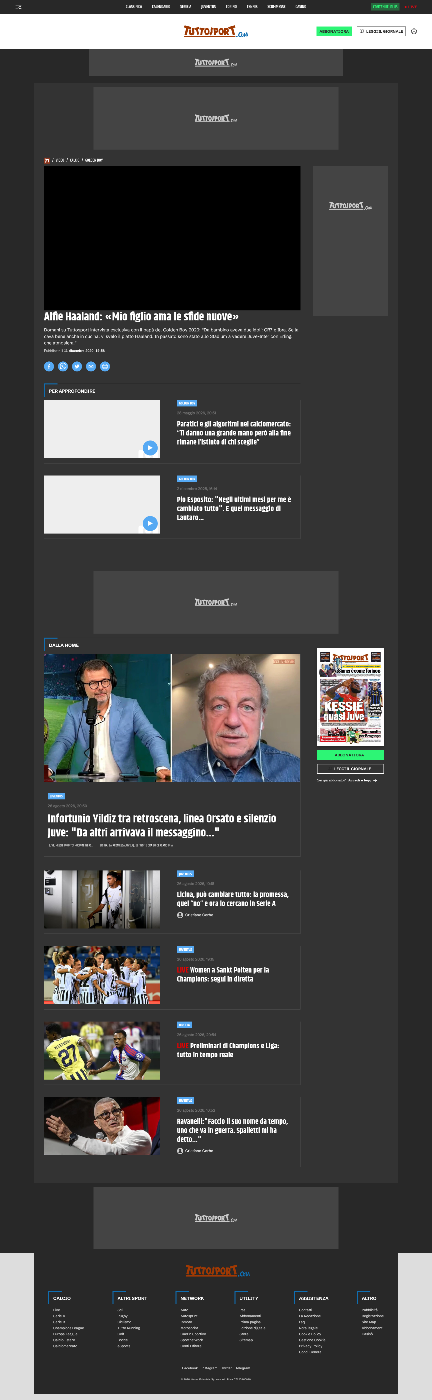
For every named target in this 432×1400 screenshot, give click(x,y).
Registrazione (373, 1316)
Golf (121, 1334)
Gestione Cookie (312, 1340)
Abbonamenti (250, 1316)
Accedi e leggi (360, 780)
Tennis (252, 7)
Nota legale (308, 1328)
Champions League (68, 1328)
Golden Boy (94, 161)
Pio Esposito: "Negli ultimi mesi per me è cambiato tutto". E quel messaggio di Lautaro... (234, 508)
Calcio (75, 161)
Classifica (134, 7)
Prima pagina (250, 1322)
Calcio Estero (64, 1340)
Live (412, 7)
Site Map (369, 1322)
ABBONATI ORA (334, 31)
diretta (184, 1025)
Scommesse (277, 7)
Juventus (208, 7)
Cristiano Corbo (199, 914)
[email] (91, 366)
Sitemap (246, 1340)
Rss (242, 1310)
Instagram (210, 1368)
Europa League (65, 1334)
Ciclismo (124, 1322)
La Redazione (310, 1316)
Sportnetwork (191, 1340)
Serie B (59, 1322)
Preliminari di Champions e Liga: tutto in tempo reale (228, 1051)
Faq (302, 1322)
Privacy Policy (310, 1346)
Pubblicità (370, 1310)
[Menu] (18, 7)
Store (244, 1334)
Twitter (226, 1368)
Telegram (243, 1368)
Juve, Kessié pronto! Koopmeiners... (71, 845)
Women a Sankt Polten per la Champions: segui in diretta (223, 975)
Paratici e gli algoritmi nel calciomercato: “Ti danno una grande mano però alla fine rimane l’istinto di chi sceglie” (234, 433)
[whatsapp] (63, 366)
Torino (231, 7)
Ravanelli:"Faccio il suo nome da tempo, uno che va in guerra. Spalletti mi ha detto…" (232, 1130)
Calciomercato (65, 1346)
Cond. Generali (311, 1352)
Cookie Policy (310, 1334)
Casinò (301, 7)
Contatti (305, 1310)
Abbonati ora (349, 755)
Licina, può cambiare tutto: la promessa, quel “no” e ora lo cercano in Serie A (233, 899)
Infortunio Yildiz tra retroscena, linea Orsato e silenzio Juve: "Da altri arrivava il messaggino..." (162, 826)
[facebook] (49, 366)
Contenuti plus (385, 7)
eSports (124, 1346)
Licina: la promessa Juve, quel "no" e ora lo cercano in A (136, 845)
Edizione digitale (253, 1328)
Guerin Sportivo (193, 1334)
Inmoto (186, 1322)
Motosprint (189, 1328)
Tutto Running (129, 1328)
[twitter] (77, 366)
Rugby (123, 1316)
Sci (120, 1310)
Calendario (161, 7)
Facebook (190, 1368)
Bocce (123, 1340)
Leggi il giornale (384, 31)
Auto (184, 1310)
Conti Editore (191, 1346)
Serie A (185, 7)
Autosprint (189, 1316)
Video (60, 161)
